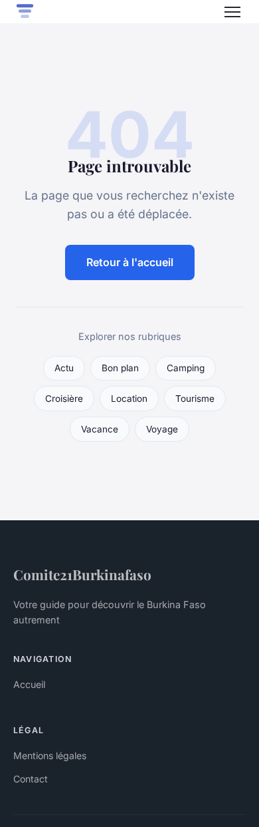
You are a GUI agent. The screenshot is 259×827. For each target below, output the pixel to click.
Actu (64, 368)
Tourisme (195, 398)
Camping (186, 368)
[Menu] (232, 12)
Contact (30, 778)
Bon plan (120, 368)
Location (129, 398)
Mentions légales (49, 755)
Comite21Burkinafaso (82, 574)
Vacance (99, 429)
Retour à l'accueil (129, 262)
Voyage (162, 429)
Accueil (29, 684)
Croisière (64, 398)
